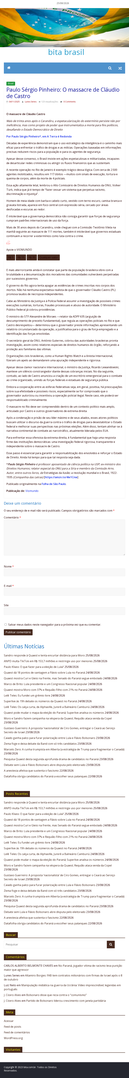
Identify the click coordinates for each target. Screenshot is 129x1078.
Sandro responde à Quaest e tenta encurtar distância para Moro (44, 655)
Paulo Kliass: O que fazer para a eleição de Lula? (34, 667)
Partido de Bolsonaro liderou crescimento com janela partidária (66, 1001)
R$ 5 (10, 257)
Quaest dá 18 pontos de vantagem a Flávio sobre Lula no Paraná (44, 672)
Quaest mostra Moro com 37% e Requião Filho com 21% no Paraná (46, 690)
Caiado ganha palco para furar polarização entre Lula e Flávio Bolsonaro (49, 738)
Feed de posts (12, 1026)
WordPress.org (13, 1038)
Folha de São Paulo (54, 484)
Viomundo (32, 491)
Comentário (12, 517)
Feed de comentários (17, 1032)
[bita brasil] (64, 10)
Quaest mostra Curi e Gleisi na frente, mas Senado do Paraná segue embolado (53, 678)
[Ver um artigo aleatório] (120, 68)
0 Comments (69, 101)
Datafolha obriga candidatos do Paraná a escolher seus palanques (45, 776)
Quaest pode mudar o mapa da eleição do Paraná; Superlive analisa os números (54, 713)
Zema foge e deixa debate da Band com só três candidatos (40, 744)
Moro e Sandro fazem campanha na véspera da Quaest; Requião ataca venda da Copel (58, 718)
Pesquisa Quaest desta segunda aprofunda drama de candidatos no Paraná (51, 759)
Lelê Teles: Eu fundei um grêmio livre (27, 695)
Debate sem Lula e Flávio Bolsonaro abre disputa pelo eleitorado (44, 765)
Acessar (9, 1021)
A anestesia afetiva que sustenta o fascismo (31, 770)
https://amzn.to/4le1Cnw (61, 477)
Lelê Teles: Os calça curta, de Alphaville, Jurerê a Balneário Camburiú (47, 707)
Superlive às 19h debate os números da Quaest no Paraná (40, 701)
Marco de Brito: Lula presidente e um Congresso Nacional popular (45, 684)
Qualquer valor (48, 257)
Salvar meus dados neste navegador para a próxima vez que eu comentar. (54, 624)
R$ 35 (31, 257)
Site (6, 605)
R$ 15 (20, 257)
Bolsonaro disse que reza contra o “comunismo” (56, 995)
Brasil (10, 83)
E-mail (9, 586)
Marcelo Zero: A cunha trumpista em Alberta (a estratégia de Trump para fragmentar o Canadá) (64, 749)
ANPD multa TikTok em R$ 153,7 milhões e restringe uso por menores (48, 661)
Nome (9, 566)
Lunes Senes (31, 101)
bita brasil (66, 52)
